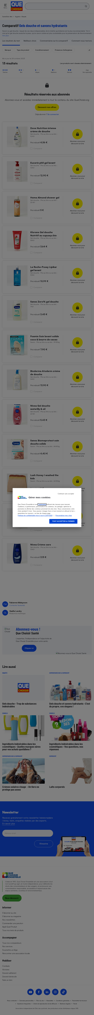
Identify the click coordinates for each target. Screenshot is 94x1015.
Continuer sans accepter (66, 494)
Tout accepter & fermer (63, 521)
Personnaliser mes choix (63, 515)
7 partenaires (42, 504)
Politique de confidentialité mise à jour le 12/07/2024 (35, 515)
